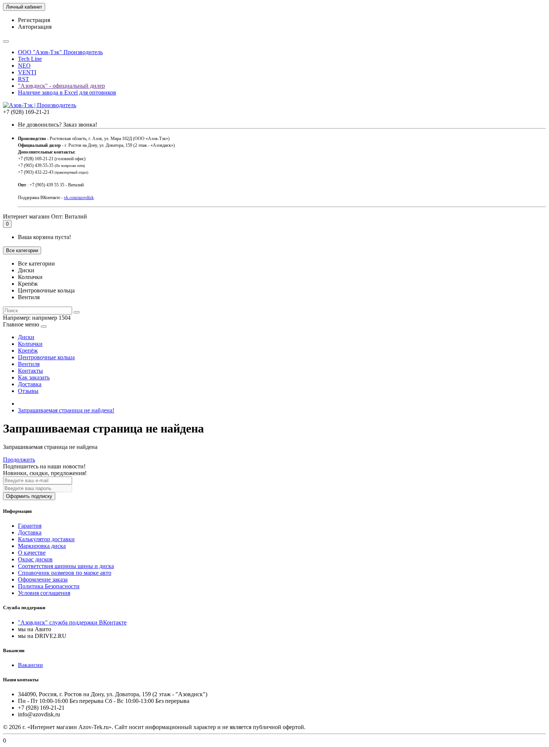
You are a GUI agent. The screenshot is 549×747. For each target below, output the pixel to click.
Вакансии (30, 665)
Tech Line (30, 59)
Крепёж (28, 350)
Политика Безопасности (49, 586)
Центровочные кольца (46, 357)
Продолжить (19, 459)
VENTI (27, 72)
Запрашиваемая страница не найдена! (66, 410)
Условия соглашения (44, 593)
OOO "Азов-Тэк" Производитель (60, 52)
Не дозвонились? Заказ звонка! (57, 124)
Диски (26, 337)
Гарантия (29, 526)
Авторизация (35, 27)
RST (23, 79)
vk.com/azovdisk (79, 197)
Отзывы (28, 391)
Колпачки (30, 344)
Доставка (29, 384)
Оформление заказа (43, 579)
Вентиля (29, 364)
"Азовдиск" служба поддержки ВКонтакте (72, 622)
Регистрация (34, 20)
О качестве (32, 552)
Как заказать (34, 377)
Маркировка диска (42, 546)
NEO (24, 65)
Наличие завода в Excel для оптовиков (67, 92)
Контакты (30, 371)
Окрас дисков (35, 559)
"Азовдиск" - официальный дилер (61, 86)
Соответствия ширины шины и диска (66, 566)
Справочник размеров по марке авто (64, 573)
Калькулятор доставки (46, 539)
